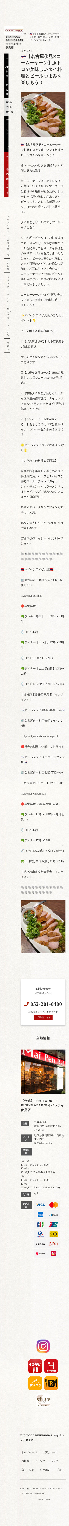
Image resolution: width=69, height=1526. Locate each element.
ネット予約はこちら (7, 174)
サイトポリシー (44, 1499)
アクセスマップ (7, 134)
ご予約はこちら (43, 1017)
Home (23, 33)
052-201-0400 (9, 107)
